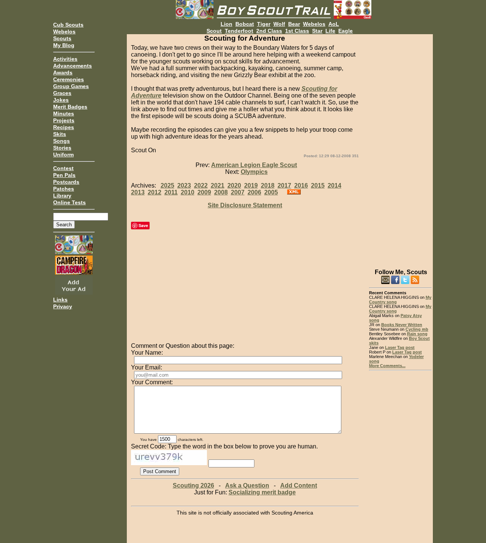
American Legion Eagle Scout (254, 165)
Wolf (279, 24)
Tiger (263, 24)
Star (317, 31)
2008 (221, 192)
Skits (59, 134)
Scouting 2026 (193, 485)
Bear (294, 24)
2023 (184, 185)
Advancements (72, 66)
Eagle (345, 31)
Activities (65, 59)
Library (62, 196)
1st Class (297, 31)
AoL (333, 24)
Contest (63, 168)
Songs (61, 141)
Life (330, 31)
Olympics (254, 172)
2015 (318, 185)
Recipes (63, 127)
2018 (268, 185)
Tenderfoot (239, 31)
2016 (301, 185)
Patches (63, 189)
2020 (234, 185)
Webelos (64, 31)
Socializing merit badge (262, 492)
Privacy (62, 306)
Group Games (71, 86)
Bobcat (244, 24)
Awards (63, 72)
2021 (217, 185)
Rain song (417, 333)
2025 (167, 185)
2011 (171, 192)
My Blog (63, 45)
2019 (251, 185)
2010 (187, 192)
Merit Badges (70, 107)
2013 (138, 192)
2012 (154, 192)
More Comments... (387, 365)
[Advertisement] (400, 148)
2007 (238, 192)
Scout (214, 31)
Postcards (66, 182)
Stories (62, 148)
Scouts (62, 38)
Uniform (63, 155)
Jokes (61, 100)
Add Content (298, 485)
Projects (63, 120)
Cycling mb (417, 329)
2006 (254, 192)
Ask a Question (247, 485)
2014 (334, 185)
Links (60, 300)
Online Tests (69, 202)
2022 (201, 185)
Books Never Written (401, 324)
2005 (271, 192)
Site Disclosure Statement (245, 205)
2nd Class (269, 31)
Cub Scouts (68, 25)
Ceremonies (68, 79)
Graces (62, 93)
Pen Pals (64, 175)
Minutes (63, 113)
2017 (284, 185)
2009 (204, 192)
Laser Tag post (400, 347)
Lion (226, 24)
